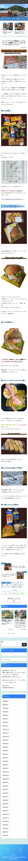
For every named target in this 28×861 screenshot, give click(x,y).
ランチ (4, 582)
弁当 (21, 586)
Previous (1, 28)
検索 (2, 641)
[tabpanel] (7, 28)
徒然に (9, 582)
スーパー (4, 584)
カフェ (20, 852)
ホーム (7, 848)
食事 (21, 850)
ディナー (7, 852)
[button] (25, 659)
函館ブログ (16, 586)
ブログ (17, 584)
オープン (20, 582)
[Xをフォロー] (14, 601)
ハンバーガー (11, 584)
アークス (14, 582)
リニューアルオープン (7, 586)
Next (27, 28)
